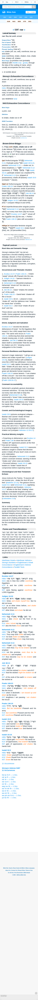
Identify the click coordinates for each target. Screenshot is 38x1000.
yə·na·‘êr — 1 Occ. (9, 798)
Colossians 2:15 (9, 498)
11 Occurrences (8, 763)
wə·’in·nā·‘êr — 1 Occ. (10, 789)
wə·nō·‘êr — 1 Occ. (9, 793)
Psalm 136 (9, 440)
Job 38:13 (30, 193)
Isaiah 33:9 (31, 178)
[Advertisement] (19, 840)
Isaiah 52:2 (20, 228)
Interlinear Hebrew (24, 560)
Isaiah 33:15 (18, 400)
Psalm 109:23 (7, 186)
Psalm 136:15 (11, 219)
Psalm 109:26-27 (9, 380)
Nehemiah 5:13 (14, 165)
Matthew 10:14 (12, 483)
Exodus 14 (31, 438)
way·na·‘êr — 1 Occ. (10, 786)
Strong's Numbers (9, 563)
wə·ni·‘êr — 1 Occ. (9, 791)
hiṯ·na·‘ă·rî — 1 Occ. (10, 775)
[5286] (2, 449)
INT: (3, 590)
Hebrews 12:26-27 (26, 430)
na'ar (4, 88)
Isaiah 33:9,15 (28, 163)
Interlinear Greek (8, 560)
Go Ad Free (3, 995)
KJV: (4, 585)
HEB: (4, 579)
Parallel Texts (19, 567)
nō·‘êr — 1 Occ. (8, 784)
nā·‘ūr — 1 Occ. (8, 779)
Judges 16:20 (12, 200)
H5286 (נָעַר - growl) (20, 63)
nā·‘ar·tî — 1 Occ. (9, 777)
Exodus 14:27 (16, 214)
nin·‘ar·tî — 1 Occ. (9, 782)
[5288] (35, 449)
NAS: (4, 581)
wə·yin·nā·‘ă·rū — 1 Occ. (11, 795)
